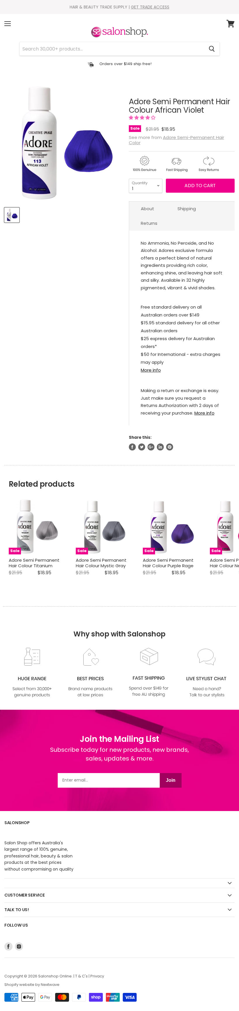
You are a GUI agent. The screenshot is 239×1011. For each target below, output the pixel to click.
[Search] (211, 48)
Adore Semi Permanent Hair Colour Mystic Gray (101, 563)
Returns (149, 223)
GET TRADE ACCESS (150, 7)
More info (151, 370)
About (147, 209)
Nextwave (50, 984)
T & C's (81, 976)
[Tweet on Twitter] (141, 446)
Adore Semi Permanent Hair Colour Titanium (34, 563)
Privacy (97, 976)
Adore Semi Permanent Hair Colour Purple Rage (168, 563)
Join (170, 780)
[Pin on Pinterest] (169, 446)
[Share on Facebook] (132, 446)
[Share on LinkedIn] (160, 446)
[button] (143, 117)
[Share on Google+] (150, 446)
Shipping (187, 209)
